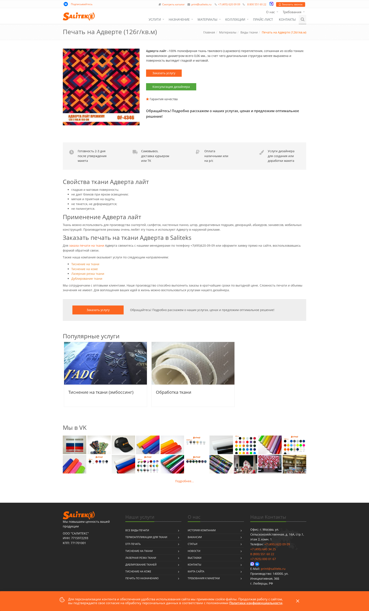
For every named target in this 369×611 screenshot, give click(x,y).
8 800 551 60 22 (256, 4)
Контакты (287, 19)
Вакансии (195, 537)
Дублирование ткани (86, 279)
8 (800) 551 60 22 (262, 554)
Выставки (194, 558)
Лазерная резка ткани (87, 274)
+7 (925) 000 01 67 (263, 559)
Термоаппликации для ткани (146, 537)
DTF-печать (133, 544)
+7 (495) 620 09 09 (229, 4)
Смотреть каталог (173, 4)
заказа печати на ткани (86, 245)
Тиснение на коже (84, 269)
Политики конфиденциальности (255, 603)
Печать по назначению (142, 578)
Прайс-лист (263, 19)
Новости (194, 551)
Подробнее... (184, 481)
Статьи (192, 544)
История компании (202, 530)
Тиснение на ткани (85, 264)
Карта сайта (196, 571)
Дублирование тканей (141, 564)
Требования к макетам (204, 578)
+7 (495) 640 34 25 (263, 549)
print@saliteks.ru (201, 4)
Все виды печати (137, 530)
